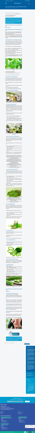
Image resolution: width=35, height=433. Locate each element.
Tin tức (1, 413)
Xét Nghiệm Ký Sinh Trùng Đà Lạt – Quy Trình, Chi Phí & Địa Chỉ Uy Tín (30, 362)
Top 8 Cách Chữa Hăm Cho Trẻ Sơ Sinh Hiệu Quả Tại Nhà (15, 6)
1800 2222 (28, 0)
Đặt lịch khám (7, 0)
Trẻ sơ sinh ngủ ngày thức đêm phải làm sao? (12, 75)
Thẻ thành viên (11, 0)
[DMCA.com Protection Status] (28, 432)
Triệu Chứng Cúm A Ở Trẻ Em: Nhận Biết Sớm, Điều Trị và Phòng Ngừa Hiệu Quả (30, 350)
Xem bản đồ (2, 425)
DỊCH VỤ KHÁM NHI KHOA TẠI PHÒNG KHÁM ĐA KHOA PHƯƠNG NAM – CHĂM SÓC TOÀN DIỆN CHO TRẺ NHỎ (30, 367)
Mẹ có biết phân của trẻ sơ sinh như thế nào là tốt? (13, 72)
